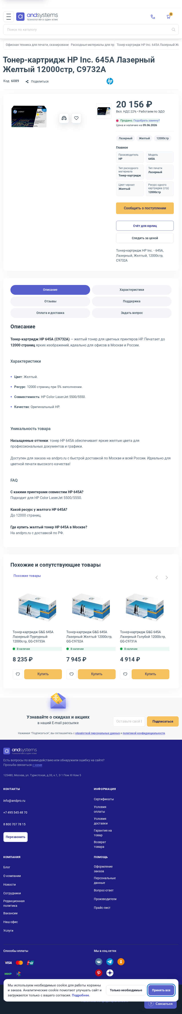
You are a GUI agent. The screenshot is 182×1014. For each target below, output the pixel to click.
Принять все (161, 990)
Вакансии (10, 913)
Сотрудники (12, 893)
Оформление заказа (103, 869)
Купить (43, 674)
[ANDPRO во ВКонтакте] (99, 962)
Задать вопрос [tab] (132, 313)
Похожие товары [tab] (27, 576)
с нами (37, 765)
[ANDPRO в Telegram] (110, 962)
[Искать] (173, 29)
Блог (6, 867)
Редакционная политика (14, 903)
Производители (105, 899)
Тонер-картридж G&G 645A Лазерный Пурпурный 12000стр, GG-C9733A (33, 636)
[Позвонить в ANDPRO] (153, 16)
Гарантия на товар (103, 833)
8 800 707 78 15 (14, 824)
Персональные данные (105, 880)
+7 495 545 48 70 (15, 812)
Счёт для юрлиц (145, 226)
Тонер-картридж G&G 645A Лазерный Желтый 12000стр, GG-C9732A (89, 636)
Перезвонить (15, 837)
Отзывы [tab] (50, 301)
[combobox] (91, 29)
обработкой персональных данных (97, 733)
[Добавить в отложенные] (76, 118)
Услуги (8, 930)
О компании (12, 876)
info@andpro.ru (14, 800)
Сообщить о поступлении (145, 208)
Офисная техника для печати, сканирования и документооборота (53, 44)
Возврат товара (100, 844)
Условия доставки (101, 821)
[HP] (110, 82)
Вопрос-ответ (104, 890)
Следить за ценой (145, 238)
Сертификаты (104, 799)
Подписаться (162, 721)
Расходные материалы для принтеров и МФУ (103, 44)
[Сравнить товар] (64, 118)
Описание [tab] (50, 289)
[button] (8, 16)
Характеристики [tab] (132, 289)
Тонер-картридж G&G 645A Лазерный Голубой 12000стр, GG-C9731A (143, 636)
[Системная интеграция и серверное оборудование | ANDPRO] (80, 17)
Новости (9, 884)
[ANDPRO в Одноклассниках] (121, 962)
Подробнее (80, 995)
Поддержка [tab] (131, 301)
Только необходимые (126, 990)
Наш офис (10, 922)
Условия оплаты (100, 809)
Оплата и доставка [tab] (50, 313)
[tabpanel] (91, 431)
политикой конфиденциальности (144, 733)
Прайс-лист (102, 907)
